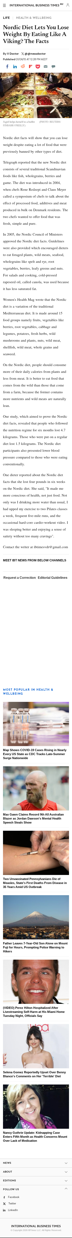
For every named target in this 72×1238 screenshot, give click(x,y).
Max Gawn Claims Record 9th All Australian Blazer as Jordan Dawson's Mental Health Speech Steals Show (33, 818)
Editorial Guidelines (52, 577)
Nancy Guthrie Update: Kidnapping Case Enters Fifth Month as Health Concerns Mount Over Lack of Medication (35, 1136)
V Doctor (13, 53)
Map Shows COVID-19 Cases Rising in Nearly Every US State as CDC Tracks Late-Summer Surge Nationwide (34, 754)
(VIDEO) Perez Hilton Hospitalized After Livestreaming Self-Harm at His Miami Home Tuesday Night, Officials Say (34, 1011)
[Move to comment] (53, 66)
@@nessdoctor (35, 53)
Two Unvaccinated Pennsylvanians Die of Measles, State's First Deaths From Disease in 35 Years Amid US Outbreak (35, 883)
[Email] (45, 66)
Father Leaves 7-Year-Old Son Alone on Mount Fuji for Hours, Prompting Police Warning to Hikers (35, 947)
